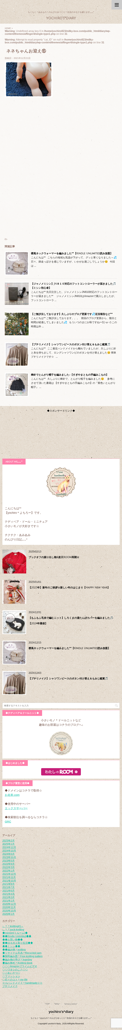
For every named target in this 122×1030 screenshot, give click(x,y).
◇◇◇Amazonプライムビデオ (19, 966)
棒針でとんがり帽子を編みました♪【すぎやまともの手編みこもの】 (69, 374)
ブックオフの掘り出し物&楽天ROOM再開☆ (54, 557)
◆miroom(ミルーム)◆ (15, 933)
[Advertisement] (61, 135)
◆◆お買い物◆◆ (12, 939)
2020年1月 (8, 914)
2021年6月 (8, 890)
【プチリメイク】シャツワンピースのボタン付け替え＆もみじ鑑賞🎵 (70, 344)
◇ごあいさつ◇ (11, 973)
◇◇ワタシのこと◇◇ (15, 969)
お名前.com (12, 795)
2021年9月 (8, 884)
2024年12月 (9, 847)
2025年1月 (8, 844)
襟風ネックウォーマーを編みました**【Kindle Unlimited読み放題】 (72, 253)
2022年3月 (8, 867)
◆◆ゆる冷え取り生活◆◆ (17, 943)
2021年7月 (8, 887)
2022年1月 (8, 870)
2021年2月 (8, 897)
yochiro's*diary (61, 18)
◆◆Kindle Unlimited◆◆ (16, 936)
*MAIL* (57, 1004)
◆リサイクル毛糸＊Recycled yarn (21, 953)
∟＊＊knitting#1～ (13, 926)
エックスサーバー (16, 808)
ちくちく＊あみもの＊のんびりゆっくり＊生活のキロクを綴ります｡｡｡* (61, 1018)
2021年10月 (9, 880)
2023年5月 (8, 860)
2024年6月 (8, 854)
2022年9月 (8, 864)
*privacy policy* (70, 1004)
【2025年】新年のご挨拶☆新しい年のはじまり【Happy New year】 (69, 587)
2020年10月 (9, 910)
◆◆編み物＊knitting (14, 949)
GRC (8, 821)
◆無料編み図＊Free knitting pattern (22, 956)
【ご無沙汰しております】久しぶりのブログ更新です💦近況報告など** (72, 314)
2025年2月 (8, 840)
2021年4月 (8, 894)
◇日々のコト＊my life (14, 979)
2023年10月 (9, 857)
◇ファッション (11, 976)
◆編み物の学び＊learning (17, 959)
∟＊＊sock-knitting (13, 929)
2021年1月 (8, 900)
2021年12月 (9, 874)
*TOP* (47, 1004)
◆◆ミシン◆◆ (11, 946)
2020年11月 (9, 907)
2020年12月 (9, 904)
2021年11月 (9, 877)
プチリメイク (10, 986)
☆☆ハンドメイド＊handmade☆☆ (22, 983)
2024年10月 (9, 850)
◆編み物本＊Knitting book (17, 963)
